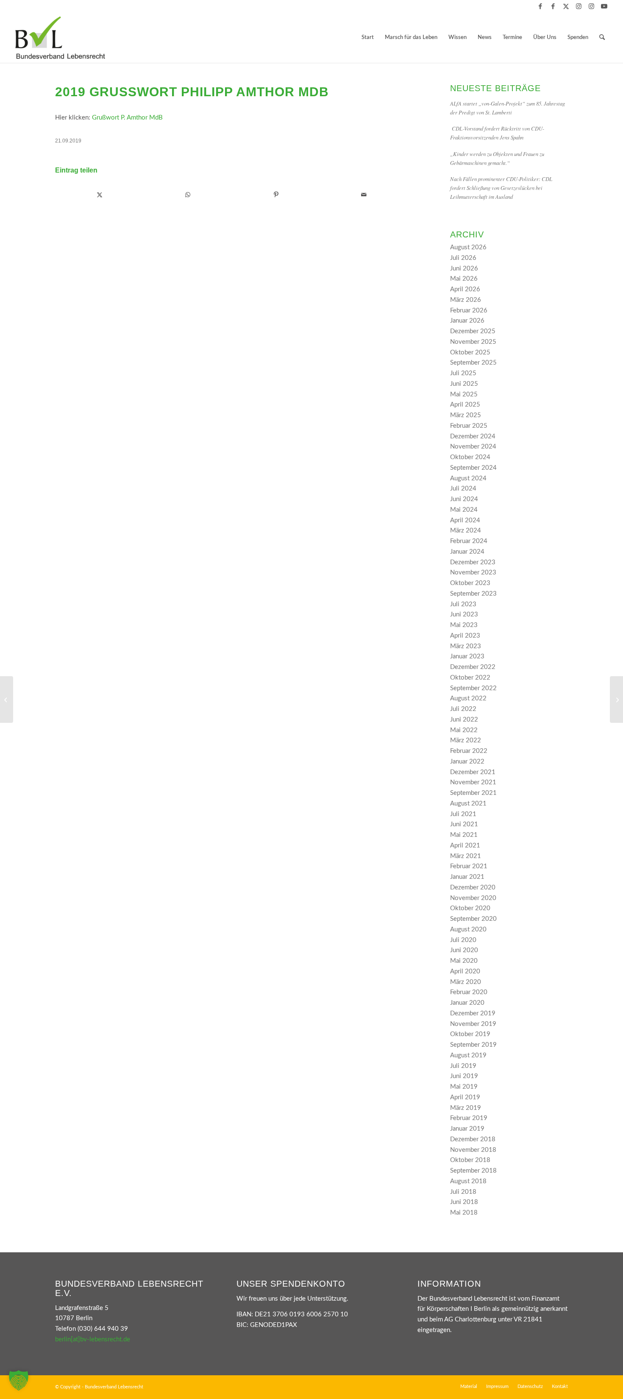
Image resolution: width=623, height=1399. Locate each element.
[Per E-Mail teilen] (364, 195)
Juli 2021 (463, 814)
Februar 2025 (468, 426)
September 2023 (473, 594)
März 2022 (465, 740)
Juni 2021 (464, 824)
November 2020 (473, 898)
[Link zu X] (566, 6)
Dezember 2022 (472, 667)
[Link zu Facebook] (540, 6)
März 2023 (465, 646)
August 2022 (468, 698)
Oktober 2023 (470, 583)
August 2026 (468, 247)
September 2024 (473, 468)
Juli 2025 (463, 373)
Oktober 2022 (470, 677)
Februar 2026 (468, 310)
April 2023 (465, 636)
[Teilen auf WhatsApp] (188, 195)
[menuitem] (367, 38)
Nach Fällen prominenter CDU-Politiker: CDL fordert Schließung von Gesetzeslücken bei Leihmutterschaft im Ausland (501, 187)
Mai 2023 (464, 625)
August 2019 (468, 1055)
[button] (18, 1380)
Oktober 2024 (470, 457)
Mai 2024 (464, 510)
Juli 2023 (463, 604)
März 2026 (465, 300)
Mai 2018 (464, 1212)
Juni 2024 (464, 499)
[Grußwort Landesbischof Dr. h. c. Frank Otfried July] (6, 699)
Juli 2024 (463, 488)
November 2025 (473, 342)
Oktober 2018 (470, 1160)
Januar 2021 (467, 877)
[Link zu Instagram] (579, 6)
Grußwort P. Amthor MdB (127, 117)
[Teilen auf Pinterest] (276, 195)
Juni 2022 (464, 719)
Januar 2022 (467, 761)
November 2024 (473, 446)
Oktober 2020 (470, 908)
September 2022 (473, 688)
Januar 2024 (467, 552)
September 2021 (473, 793)
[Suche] (602, 38)
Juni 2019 (464, 1076)
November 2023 (473, 572)
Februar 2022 (468, 751)
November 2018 (473, 1150)
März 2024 (465, 530)
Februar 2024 (468, 541)
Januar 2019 (467, 1129)
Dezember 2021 (472, 772)
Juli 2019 (463, 1066)
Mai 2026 (464, 279)
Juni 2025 (464, 384)
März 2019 (465, 1108)
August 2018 (468, 1181)
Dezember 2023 (472, 562)
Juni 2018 (464, 1202)
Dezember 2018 (472, 1139)
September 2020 (473, 919)
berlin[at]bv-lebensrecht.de (92, 1339)
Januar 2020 (467, 1003)
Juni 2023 (464, 614)
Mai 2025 (464, 394)
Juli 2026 (463, 258)
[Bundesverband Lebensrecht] (60, 38)
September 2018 (473, 1171)
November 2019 (473, 1024)
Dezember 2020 (472, 887)
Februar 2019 (468, 1118)
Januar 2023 (467, 656)
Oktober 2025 (470, 352)
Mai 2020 (464, 961)
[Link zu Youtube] (604, 6)
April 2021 (465, 845)
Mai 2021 (464, 835)
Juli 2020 (463, 940)
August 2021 (468, 803)
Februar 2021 (468, 866)
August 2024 (468, 478)
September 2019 (473, 1045)
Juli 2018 (463, 1192)
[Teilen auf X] (100, 195)
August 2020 (468, 929)
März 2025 (465, 415)
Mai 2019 (464, 1087)
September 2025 (473, 363)
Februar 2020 (468, 992)
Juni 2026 (464, 268)
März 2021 (465, 856)
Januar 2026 (467, 321)
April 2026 (465, 289)
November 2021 (473, 782)
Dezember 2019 (472, 1013)
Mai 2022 (464, 730)
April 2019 (465, 1097)
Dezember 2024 (472, 436)
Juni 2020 (464, 950)
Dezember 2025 (472, 331)
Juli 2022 (463, 709)
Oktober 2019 (470, 1034)
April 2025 (465, 404)
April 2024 (465, 520)
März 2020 (465, 982)
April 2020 (465, 971)
